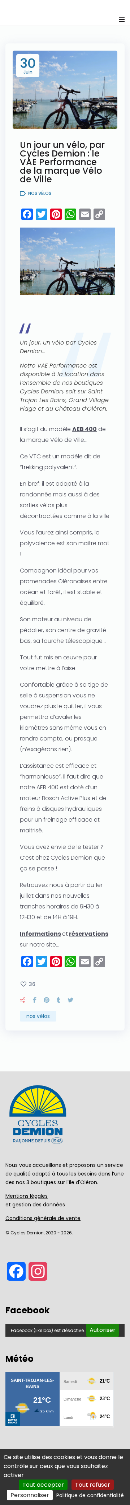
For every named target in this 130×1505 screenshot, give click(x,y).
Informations (40, 934)
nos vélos (38, 1016)
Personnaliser (29, 1495)
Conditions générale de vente (43, 1218)
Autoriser (103, 1330)
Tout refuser (92, 1485)
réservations (88, 934)
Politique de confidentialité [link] (90, 1495)
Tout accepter (43, 1485)
